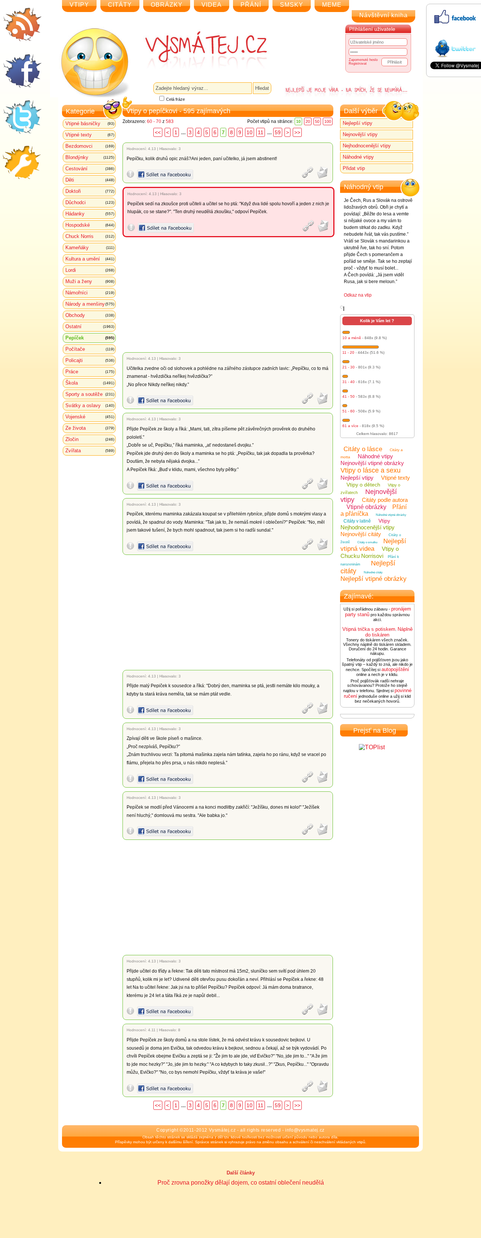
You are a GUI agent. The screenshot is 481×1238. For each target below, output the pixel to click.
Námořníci (89, 292)
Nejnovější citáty (360, 534)
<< (158, 132)
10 (250, 132)
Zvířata (89, 450)
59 (278, 132)
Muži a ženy (89, 281)
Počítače (89, 349)
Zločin (89, 439)
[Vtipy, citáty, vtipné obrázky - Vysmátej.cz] (197, 50)
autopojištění (395, 669)
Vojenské (89, 417)
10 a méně (351, 338)
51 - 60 (348, 411)
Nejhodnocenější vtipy (367, 145)
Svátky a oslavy (89, 405)
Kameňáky (89, 247)
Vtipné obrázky (366, 507)
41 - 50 (348, 396)
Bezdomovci (89, 146)
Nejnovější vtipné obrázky (372, 463)
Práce (89, 371)
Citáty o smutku (367, 542)
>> (297, 132)
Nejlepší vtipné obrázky (373, 578)
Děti (89, 180)
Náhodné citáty (373, 572)
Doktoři (89, 191)
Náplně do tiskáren (389, 632)
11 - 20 (348, 352)
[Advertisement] (229, 294)
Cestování (89, 168)
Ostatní (89, 326)
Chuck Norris (89, 236)
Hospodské (89, 225)
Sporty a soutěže (89, 394)
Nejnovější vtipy (360, 134)
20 (308, 121)
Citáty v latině (357, 521)
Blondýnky (89, 157)
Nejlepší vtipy (357, 123)
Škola (89, 383)
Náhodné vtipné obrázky (391, 515)
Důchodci (89, 202)
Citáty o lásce (362, 449)
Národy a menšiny (89, 304)
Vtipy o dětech (363, 485)
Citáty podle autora (385, 500)
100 (327, 121)
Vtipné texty (89, 135)
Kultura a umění (89, 259)
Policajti (89, 360)
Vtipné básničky (89, 123)
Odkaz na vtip (358, 295)
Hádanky (89, 214)
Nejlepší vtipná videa (373, 545)
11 (260, 132)
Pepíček (89, 338)
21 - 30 (348, 367)
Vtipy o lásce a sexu (370, 470)
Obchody (89, 315)
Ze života (89, 428)
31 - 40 (348, 382)
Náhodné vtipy (358, 157)
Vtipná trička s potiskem (368, 629)
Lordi (89, 270)
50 (317, 121)
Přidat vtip (354, 168)
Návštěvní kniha (383, 15)
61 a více (350, 426)
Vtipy (384, 521)
